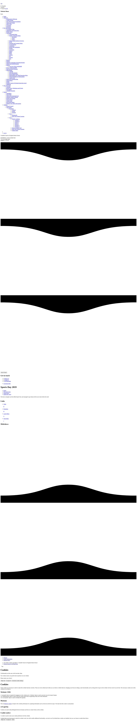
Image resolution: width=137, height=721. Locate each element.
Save (13, 719)
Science (11, 55)
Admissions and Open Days (12, 30)
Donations (8, 26)
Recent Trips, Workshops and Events (14, 88)
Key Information (7, 28)
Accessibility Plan (10, 29)
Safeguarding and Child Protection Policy (18, 75)
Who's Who (9, 24)
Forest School (9, 99)
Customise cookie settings (17, 680)
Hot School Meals (10, 102)
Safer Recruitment (13, 72)
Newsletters (9, 89)
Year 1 (13, 38)
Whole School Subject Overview (16, 40)
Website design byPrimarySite (10, 664)
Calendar (8, 87)
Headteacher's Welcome (11, 19)
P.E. (10, 56)
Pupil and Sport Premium (12, 69)
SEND (7, 81)
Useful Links (12, 78)
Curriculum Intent (13, 34)
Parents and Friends (10, 98)
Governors (8, 25)
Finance (8, 61)
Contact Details (9, 20)
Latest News (6, 393)
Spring (13, 111)
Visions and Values (10, 22)
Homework (14, 115)
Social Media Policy (13, 74)
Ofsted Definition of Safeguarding (16, 76)
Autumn (14, 110)
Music (10, 53)
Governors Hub (6, 383)
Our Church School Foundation (13, 21)
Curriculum (8, 33)
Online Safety (15, 130)
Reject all (3, 680)
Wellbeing (8, 84)
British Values (9, 31)
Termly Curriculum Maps (15, 35)
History (10, 51)
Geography (11, 49)
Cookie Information (7, 659)
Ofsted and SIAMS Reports (12, 63)
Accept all (8, 680)
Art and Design (12, 44)
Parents (5, 92)
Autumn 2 (17, 121)
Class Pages (9, 107)
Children (5, 104)
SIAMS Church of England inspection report (16, 83)
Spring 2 (17, 124)
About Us (5, 17)
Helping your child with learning (13, 103)
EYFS (10, 42)
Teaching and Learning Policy (16, 43)
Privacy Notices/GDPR (11, 67)
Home (4, 16)
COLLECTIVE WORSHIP (15, 66)
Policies (8, 65)
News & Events (7, 85)
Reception (14, 37)
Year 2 (13, 39)
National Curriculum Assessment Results (15, 62)
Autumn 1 (17, 120)
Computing (11, 46)
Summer (14, 112)
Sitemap (5, 657)
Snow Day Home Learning (18, 116)
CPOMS (11, 71)
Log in (6, 8)
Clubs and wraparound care (12, 96)
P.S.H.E (11, 57)
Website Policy (6, 660)
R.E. (10, 58)
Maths (10, 52)
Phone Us (7, 378)
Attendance (8, 93)
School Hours (9, 80)
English (11, 48)
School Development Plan (12, 79)
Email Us (7, 380)
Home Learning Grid (16, 128)
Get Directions (7, 381)
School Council (9, 106)
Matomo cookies (8, 703)
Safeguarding (9, 70)
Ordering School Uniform (12, 97)
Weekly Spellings (16, 119)
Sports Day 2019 (7, 394)
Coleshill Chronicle (10, 90)
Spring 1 (17, 122)
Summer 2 (17, 126)
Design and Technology (14, 47)
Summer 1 (17, 125)
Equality (8, 60)
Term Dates (8, 94)
